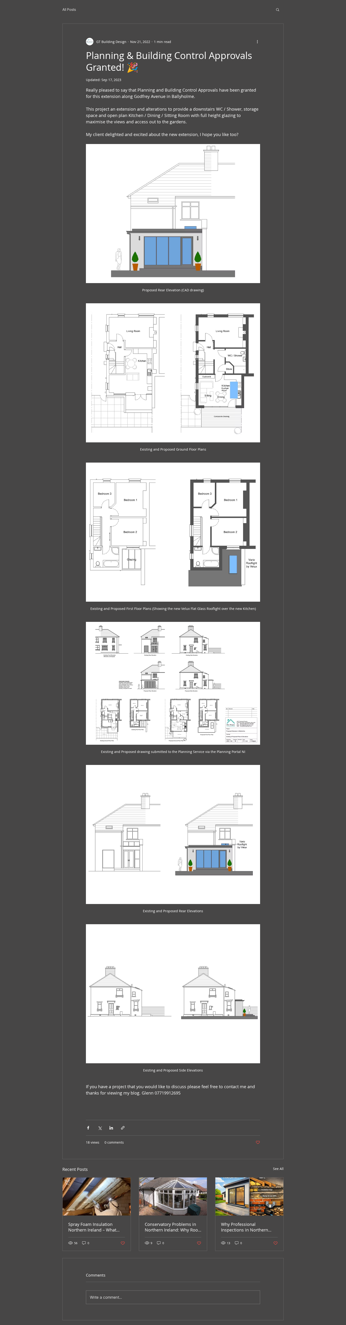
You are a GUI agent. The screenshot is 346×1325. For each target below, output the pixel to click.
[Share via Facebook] (88, 1128)
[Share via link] (123, 1128)
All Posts (69, 9)
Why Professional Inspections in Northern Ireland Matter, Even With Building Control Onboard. (247, 1227)
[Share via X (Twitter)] (99, 1128)
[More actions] (257, 41)
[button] (277, 9)
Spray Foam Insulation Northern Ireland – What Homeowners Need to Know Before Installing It (96, 1227)
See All (278, 1168)
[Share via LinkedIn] (111, 1128)
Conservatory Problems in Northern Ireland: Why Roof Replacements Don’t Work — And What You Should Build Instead (173, 1227)
